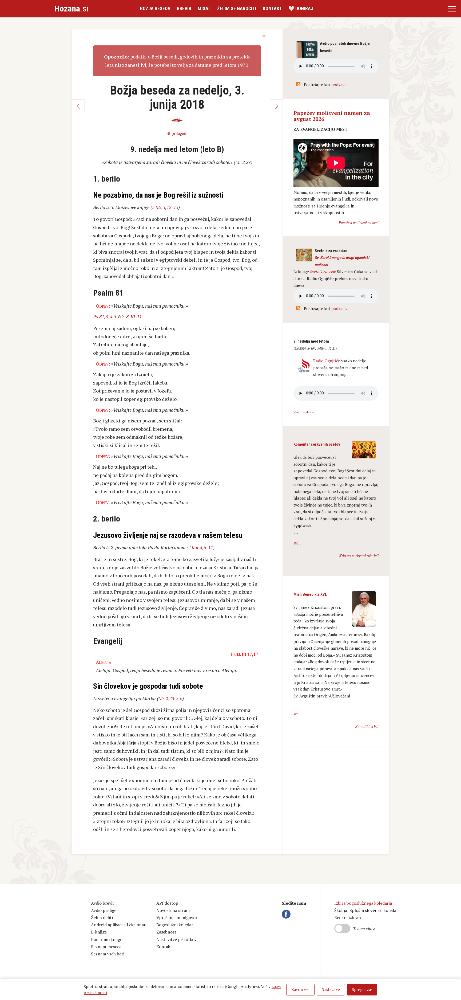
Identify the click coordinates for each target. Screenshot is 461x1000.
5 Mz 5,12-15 (165, 207)
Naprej (276, 105)
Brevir (184, 8)
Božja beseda (155, 8)
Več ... (297, 543)
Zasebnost (166, 932)
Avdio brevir (102, 903)
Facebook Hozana (287, 914)
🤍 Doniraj (300, 8)
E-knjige (99, 932)
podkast (338, 84)
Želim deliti (102, 917)
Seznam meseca (106, 947)
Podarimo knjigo (106, 939)
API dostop (167, 903)
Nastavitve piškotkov (176, 939)
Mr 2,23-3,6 (170, 698)
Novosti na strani (173, 910)
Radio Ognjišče (326, 360)
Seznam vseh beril (108, 954)
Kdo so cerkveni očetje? (359, 555)
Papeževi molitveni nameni (359, 222)
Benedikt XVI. (367, 726)
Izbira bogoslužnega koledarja (363, 903)
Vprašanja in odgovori (177, 917)
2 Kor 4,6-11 (200, 547)
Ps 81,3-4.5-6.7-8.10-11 (117, 316)
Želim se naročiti (236, 8)
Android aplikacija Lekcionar (118, 925)
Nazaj (78, 105)
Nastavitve (330, 989)
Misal (204, 8)
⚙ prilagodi (177, 133)
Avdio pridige (103, 910)
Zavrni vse (300, 989)
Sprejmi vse (362, 989)
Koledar (263, 35)
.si (71, 8)
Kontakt (272, 8)
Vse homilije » (303, 412)
